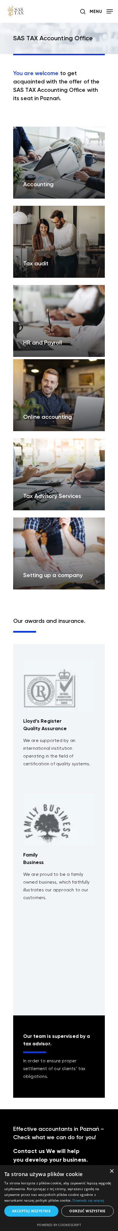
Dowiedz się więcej (88, 1200)
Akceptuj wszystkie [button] (31, 1211)
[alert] (59, 1198)
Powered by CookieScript (59, 1225)
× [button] (111, 1171)
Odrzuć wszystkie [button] (87, 1211)
